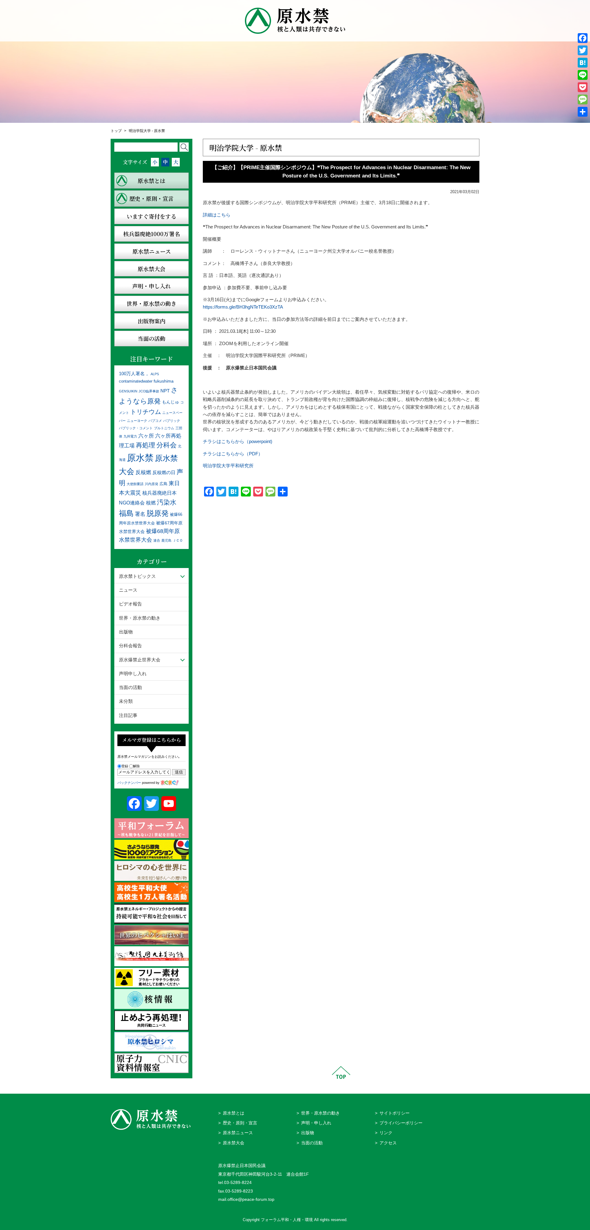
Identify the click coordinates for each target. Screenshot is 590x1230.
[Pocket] (582, 87)
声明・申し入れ (316, 1123)
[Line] (582, 75)
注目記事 (128, 715)
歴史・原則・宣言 (240, 1123)
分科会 (166, 445)
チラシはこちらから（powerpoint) (237, 441)
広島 (163, 484)
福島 (126, 513)
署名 (140, 514)
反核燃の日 (163, 472)
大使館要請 (135, 484)
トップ (116, 131)
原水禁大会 (233, 1143)
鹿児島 (166, 540)
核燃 (151, 502)
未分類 (126, 701)
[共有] (582, 112)
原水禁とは (233, 1113)
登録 (124, 766)
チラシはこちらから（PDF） (233, 453)
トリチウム (145, 411)
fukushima (164, 381)
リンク (386, 1133)
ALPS (155, 374)
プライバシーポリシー (401, 1123)
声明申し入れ (133, 673)
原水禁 (140, 458)
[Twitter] (582, 50)
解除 (136, 766)
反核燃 (143, 472)
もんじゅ (170, 401)
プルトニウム (164, 428)
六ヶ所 (146, 436)
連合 (156, 540)
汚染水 (166, 502)
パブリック (171, 420)
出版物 (126, 631)
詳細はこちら (216, 214)
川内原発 (151, 484)
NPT (165, 390)
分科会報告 (130, 645)
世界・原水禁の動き (139, 618)
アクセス (388, 1143)
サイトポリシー (395, 1113)
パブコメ (155, 420)
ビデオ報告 (130, 603)
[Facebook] (582, 38)
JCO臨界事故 (149, 391)
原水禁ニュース (238, 1133)
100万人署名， (134, 373)
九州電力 (130, 436)
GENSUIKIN (128, 391)
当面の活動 (130, 687)
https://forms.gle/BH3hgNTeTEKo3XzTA (243, 306)
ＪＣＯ (178, 540)
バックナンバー (129, 782)
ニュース (128, 590)
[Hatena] (582, 62)
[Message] (582, 99)
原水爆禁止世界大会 (139, 659)
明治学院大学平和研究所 (228, 465)
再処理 (145, 445)
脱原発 (158, 513)
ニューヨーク (137, 420)
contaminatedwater (135, 381)
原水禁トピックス (137, 576)
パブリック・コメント (136, 428)
